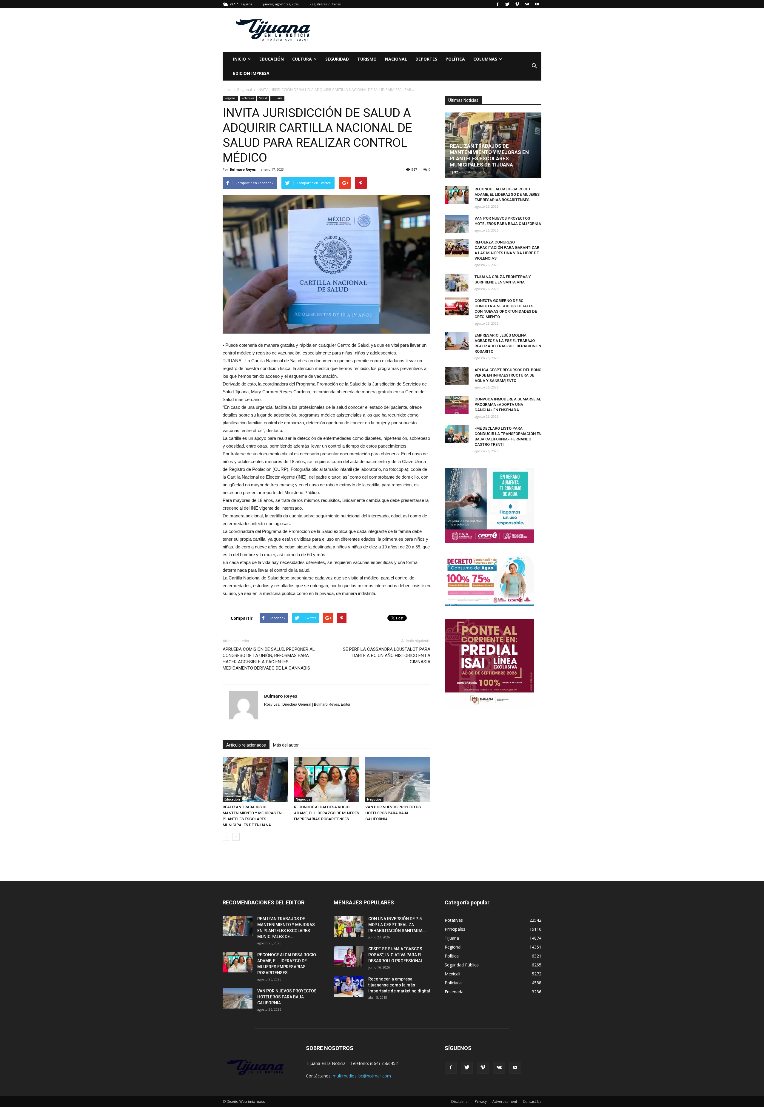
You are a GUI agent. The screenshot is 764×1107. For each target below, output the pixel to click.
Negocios (303, 799)
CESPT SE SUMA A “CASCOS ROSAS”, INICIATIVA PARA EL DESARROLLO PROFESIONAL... (397, 954)
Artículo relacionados (246, 745)
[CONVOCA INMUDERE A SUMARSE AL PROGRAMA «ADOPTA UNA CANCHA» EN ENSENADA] (457, 405)
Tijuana (277, 98)
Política (455, 59)
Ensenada (454, 992)
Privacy (481, 1101)
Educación (271, 59)
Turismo (367, 59)
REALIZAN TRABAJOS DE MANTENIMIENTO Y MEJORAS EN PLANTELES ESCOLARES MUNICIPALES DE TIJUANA (489, 155)
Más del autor (286, 745)
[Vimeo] (517, 4)
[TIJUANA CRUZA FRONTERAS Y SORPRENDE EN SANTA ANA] (457, 283)
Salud (263, 98)
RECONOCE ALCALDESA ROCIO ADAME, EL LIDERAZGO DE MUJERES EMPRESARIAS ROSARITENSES (326, 813)
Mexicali (452, 974)
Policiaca (453, 983)
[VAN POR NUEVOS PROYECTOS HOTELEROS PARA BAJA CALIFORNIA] (397, 779)
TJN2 (454, 172)
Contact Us (532, 1101)
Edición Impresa (251, 73)
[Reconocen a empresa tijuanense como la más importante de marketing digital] (348, 986)
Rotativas (247, 98)
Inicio (239, 59)
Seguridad (337, 59)
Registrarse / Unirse (325, 4)
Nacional (396, 59)
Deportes (426, 59)
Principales (455, 929)
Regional (230, 98)
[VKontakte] (527, 4)
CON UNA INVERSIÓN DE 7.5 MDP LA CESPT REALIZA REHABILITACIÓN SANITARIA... (397, 924)
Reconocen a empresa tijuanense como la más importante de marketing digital (399, 985)
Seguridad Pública (462, 965)
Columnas (485, 59)
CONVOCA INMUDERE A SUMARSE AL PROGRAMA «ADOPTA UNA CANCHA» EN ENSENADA (508, 404)
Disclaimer (460, 1101)
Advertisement (504, 1101)
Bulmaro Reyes (243, 169)
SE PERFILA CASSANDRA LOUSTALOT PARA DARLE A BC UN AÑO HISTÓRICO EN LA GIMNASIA (386, 655)
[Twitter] (507, 4)
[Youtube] (536, 4)
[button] (534, 66)
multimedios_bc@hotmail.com (362, 1076)
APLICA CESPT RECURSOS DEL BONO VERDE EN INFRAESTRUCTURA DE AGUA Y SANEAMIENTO (508, 375)
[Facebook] (497, 4)
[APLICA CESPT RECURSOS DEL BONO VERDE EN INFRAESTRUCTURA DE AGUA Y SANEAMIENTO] (457, 376)
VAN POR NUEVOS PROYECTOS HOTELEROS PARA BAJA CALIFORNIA (393, 813)
